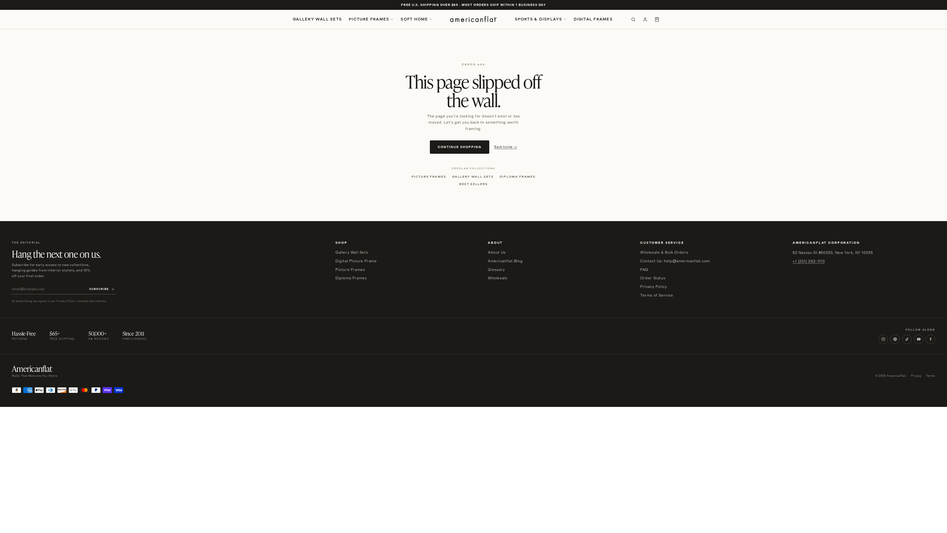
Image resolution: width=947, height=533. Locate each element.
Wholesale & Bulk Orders (664, 252)
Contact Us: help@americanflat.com (675, 261)
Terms (930, 376)
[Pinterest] (895, 339)
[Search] (633, 19)
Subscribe (99, 289)
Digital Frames (593, 19)
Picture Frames (369, 19)
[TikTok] (906, 339)
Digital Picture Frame (356, 261)
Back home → (505, 147)
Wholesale (497, 278)
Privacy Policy (653, 287)
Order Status (652, 278)
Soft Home (414, 19)
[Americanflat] (473, 19)
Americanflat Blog (505, 261)
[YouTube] (918, 339)
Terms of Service (656, 295)
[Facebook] (930, 339)
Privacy (916, 376)
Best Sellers (473, 184)
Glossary (496, 269)
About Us (497, 252)
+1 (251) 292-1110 (809, 261)
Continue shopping (459, 147)
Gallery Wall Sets (317, 19)
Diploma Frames (518, 176)
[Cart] (657, 19)
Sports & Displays (538, 19)
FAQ (644, 269)
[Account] (645, 19)
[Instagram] (883, 339)
